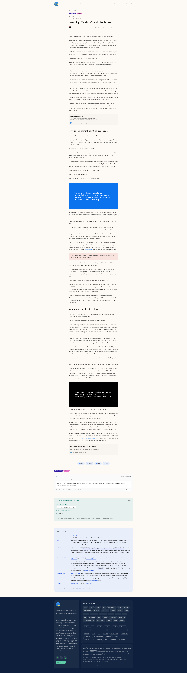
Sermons (79, 13)
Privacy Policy (86, 657)
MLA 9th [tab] (65, 479)
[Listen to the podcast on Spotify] (65, 657)
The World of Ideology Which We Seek (66, 507)
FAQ (102, 661)
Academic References (91, 558)
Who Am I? (60, 513)
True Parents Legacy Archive (92, 665)
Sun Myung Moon (76, 27)
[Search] (131, 4)
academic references (61, 648)
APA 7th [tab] (58, 479)
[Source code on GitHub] (61, 657)
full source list (76, 554)
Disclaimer (99, 657)
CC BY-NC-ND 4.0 (75, 583)
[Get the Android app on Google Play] (57, 657)
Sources (104, 657)
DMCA (98, 661)
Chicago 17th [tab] (72, 479)
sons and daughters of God (90, 438)
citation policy (88, 583)
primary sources (94, 580)
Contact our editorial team (83, 588)
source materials (116, 648)
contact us (108, 648)
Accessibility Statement (99, 659)
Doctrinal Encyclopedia (122, 544)
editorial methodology (89, 570)
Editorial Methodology (87, 659)
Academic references (116, 657)
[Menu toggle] (83, 4)
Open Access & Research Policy (89, 661)
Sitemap (106, 661)
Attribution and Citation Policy (111, 659)
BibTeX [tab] (78, 479)
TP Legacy (71, 10)
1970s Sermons (77, 10)
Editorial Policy (123, 659)
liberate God (88, 249)
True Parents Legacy (76, 573)
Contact (109, 657)
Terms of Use (93, 657)
